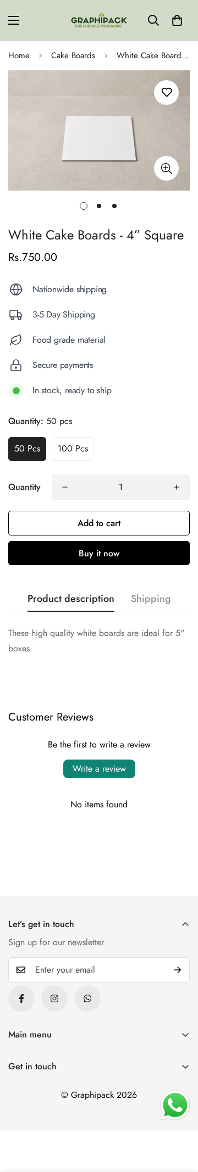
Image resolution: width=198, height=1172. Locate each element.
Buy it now (99, 553)
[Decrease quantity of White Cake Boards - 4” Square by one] (65, 487)
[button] (177, 20)
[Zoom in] (166, 168)
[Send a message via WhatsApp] (175, 1105)
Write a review (99, 768)
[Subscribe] (178, 970)
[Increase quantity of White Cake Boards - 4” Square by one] (176, 487)
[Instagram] (54, 998)
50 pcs (27, 448)
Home (19, 55)
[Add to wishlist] (166, 92)
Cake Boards (73, 55)
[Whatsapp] (87, 998)
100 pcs (73, 448)
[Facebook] (21, 998)
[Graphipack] (99, 20)
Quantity (24, 487)
